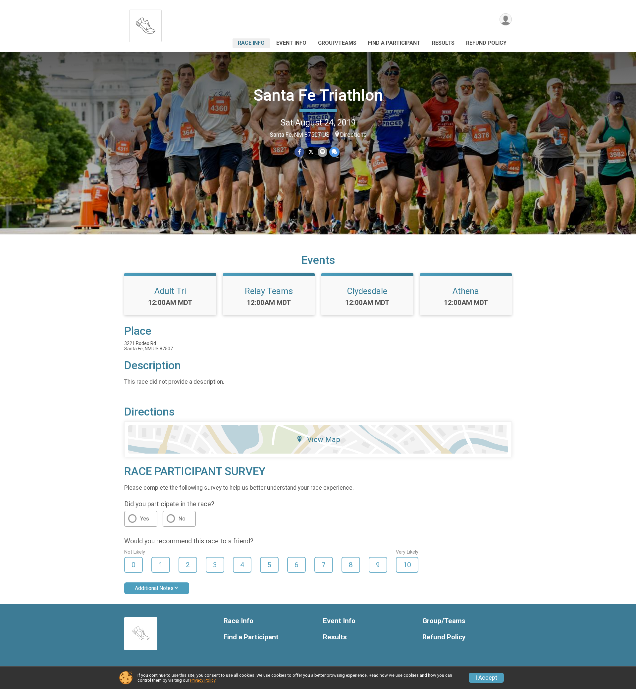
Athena (465, 291)
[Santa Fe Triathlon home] (145, 24)
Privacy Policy (202, 680)
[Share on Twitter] (311, 152)
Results (443, 43)
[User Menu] (506, 19)
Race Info (251, 43)
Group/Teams (337, 43)
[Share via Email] (322, 152)
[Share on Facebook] (299, 152)
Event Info (291, 43)
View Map (323, 439)
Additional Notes (154, 588)
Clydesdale (367, 291)
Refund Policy (486, 43)
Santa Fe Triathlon (318, 95)
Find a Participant (394, 43)
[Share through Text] (334, 152)
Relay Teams (269, 291)
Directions (353, 134)
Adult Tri (170, 291)
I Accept (486, 677)
